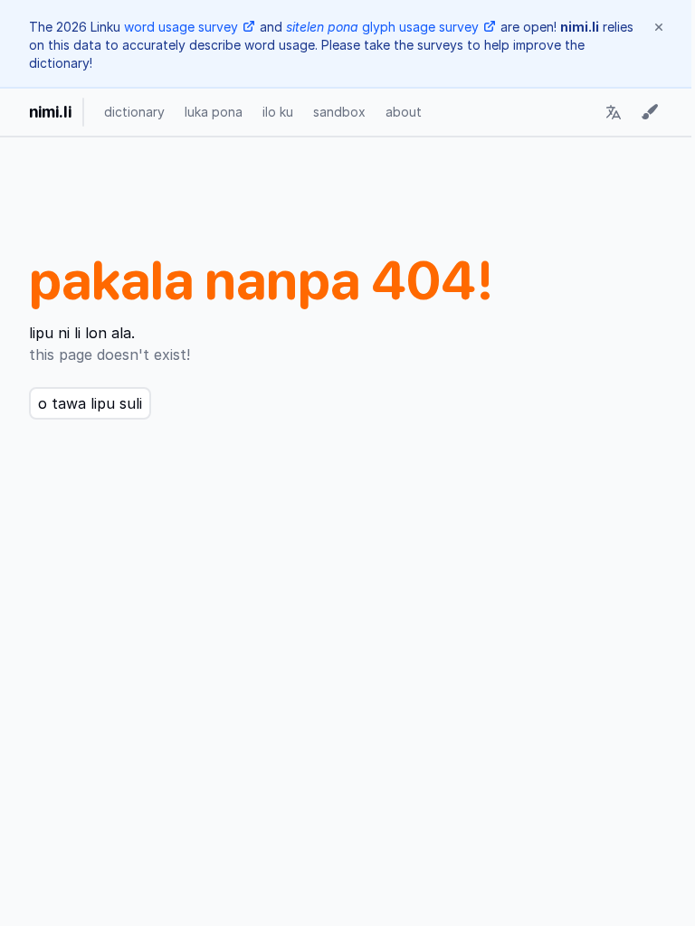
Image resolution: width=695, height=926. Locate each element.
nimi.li (50, 111)
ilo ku (277, 111)
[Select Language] (613, 112)
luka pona (214, 111)
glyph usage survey (382, 26)
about (404, 111)
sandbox (339, 111)
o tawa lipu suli (90, 403)
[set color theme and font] (649, 112)
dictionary (134, 111)
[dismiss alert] (659, 27)
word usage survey (181, 26)
